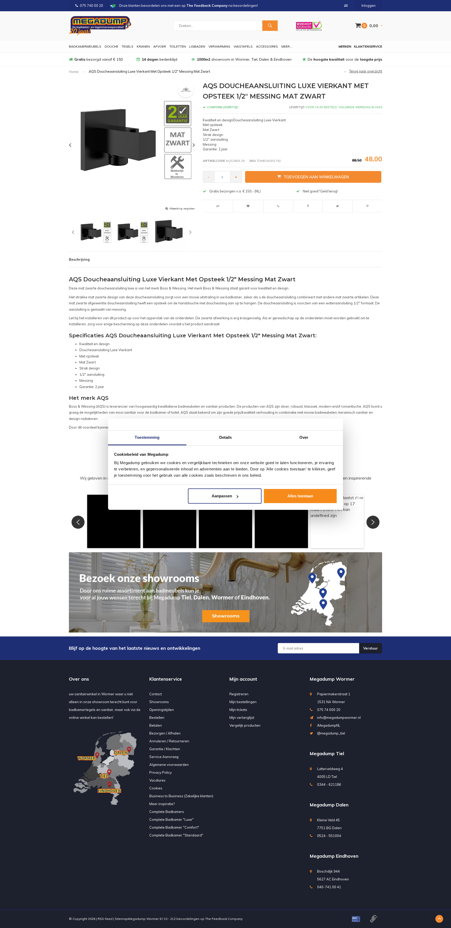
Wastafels (243, 46)
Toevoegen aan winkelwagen (316, 176)
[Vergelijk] (346, 5)
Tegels (127, 46)
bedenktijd (159, 59)
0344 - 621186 (329, 784)
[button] (113, 521)
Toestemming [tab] (147, 437)
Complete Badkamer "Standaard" (176, 835)
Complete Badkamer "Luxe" (171, 819)
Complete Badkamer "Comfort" (174, 827)
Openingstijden (161, 710)
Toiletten (177, 46)
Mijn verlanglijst (241, 717)
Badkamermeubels (85, 46)
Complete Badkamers (166, 812)
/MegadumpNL (328, 725)
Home (74, 72)
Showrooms (159, 702)
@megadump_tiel (331, 733)
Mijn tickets (238, 710)
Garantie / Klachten (164, 749)
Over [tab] (303, 437)
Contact (155, 694)
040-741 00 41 (329, 887)
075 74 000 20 (328, 710)
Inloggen (368, 5)
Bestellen (156, 717)
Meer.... (287, 46)
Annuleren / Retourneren (169, 741)
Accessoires (267, 46)
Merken (345, 46)
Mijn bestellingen (243, 702)
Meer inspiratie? (162, 804)
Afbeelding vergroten (182, 208)
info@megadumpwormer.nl (339, 717)
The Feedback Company (223, 919)
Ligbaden (197, 46)
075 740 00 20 (91, 5)
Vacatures (157, 780)
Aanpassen (222, 496)
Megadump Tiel (327, 753)
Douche (111, 46)
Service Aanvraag (164, 757)
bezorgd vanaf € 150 (98, 59)
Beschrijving (79, 259)
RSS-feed (105, 919)
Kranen (143, 46)
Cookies (155, 788)
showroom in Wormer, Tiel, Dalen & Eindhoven (244, 59)
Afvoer (159, 46)
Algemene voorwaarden (169, 764)
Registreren (238, 694)
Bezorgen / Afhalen (165, 733)
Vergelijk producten (244, 725)
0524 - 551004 (329, 836)
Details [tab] (225, 437)
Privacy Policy (160, 772)
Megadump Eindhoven (334, 856)
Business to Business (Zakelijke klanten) (181, 796)
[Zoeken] (270, 25)
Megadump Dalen (329, 805)
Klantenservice (368, 46)
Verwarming (219, 46)
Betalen (155, 725)
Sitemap (121, 919)
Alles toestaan (300, 496)
